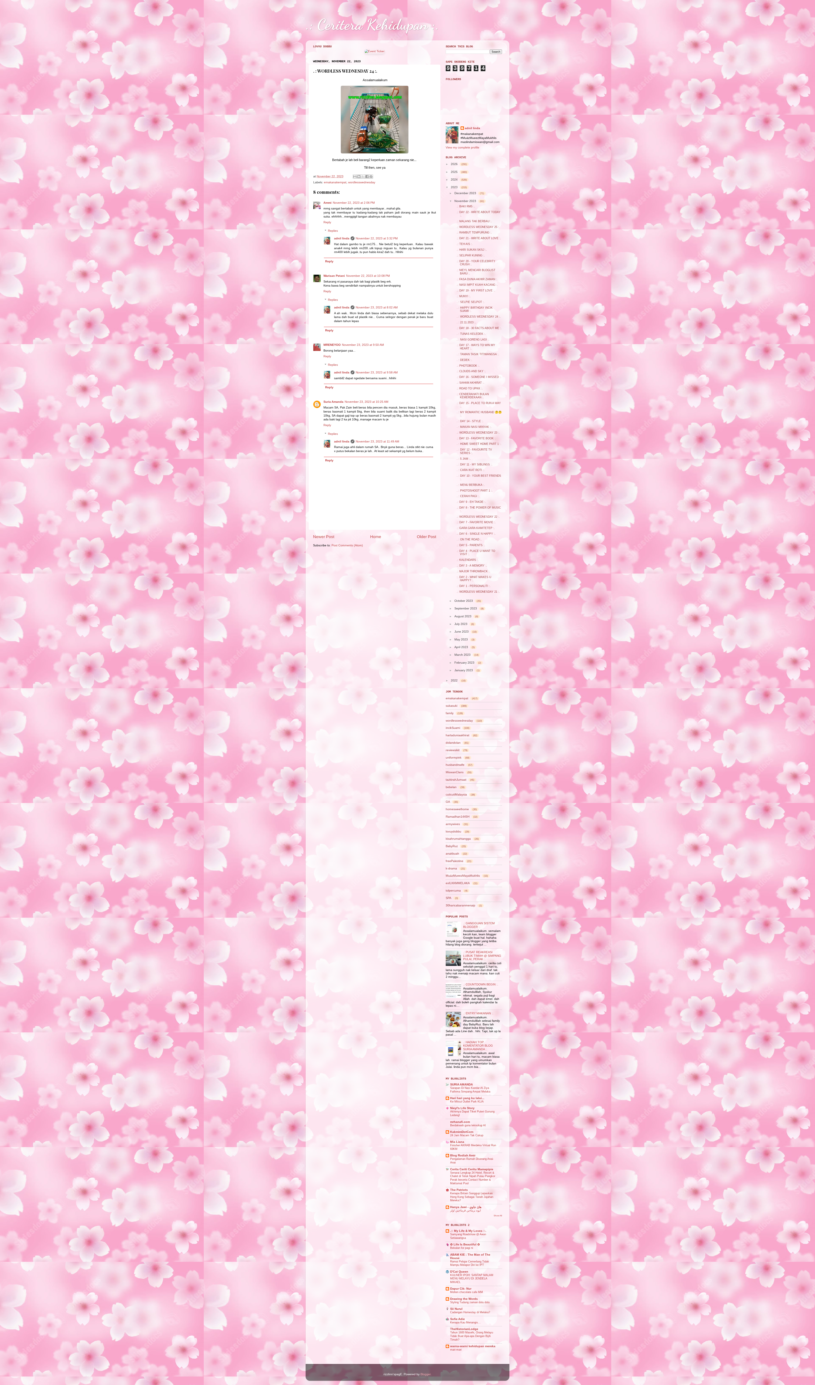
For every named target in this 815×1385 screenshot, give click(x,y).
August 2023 (463, 616)
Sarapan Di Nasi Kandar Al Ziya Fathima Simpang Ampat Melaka (470, 1089)
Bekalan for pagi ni (461, 1247)
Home (375, 536)
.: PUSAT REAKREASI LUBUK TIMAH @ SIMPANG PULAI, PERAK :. (482, 956)
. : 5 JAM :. (464, 458)
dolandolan (453, 742)
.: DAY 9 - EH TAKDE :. (471, 501)
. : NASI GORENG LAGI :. (473, 339)
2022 (454, 680)
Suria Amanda (333, 401)
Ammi (327, 202)
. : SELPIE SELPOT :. (471, 302)
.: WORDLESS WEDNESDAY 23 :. (478, 432)
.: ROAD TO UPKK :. (470, 388)
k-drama (451, 868)
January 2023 (464, 670)
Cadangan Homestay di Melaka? (470, 1312)
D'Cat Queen (459, 1271)
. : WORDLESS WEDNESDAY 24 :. (479, 316)
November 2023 (465, 201)
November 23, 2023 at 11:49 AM (377, 441)
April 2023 (461, 647)
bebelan (451, 787)
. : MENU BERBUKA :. (471, 484)
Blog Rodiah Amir (462, 1155)
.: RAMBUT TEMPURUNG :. (474, 232)
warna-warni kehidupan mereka (472, 1346)
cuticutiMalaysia (456, 794)
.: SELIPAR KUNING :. (471, 255)
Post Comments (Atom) (347, 545)
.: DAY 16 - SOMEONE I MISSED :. (479, 377)
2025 (454, 172)
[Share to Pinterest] (371, 176)
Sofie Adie (457, 1319)
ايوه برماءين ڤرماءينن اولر (465, 1210)
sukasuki (451, 705)
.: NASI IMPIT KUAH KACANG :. (477, 284)
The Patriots (459, 1189)
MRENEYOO (332, 344)
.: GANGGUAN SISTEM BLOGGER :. (479, 925)
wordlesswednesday (361, 182)
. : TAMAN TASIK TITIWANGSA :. (478, 354)
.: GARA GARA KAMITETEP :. (476, 528)
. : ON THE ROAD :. (469, 539)
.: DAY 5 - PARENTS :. (471, 545)
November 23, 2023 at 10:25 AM (366, 401)
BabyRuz (452, 846)
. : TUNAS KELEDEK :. (471, 333)
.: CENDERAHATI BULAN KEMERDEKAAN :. (473, 396)
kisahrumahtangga (458, 838)
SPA (448, 898)
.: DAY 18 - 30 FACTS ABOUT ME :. (479, 328)
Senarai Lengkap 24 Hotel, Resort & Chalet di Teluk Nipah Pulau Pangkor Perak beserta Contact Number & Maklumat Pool (472, 1178)
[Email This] (355, 176)
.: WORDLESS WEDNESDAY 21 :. (478, 591)
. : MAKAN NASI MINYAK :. (474, 426)
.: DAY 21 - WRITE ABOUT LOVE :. (479, 238)
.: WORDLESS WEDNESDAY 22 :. (478, 516)
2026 (454, 164)
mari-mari (456, 1349)
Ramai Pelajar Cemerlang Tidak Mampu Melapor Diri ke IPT (469, 1263)
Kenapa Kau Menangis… (465, 1322)
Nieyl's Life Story (462, 1108)
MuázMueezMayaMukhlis (463, 875)
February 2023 (464, 662)
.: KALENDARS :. (468, 559)
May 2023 (461, 639)
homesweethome (457, 809)
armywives (453, 824)
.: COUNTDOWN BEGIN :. (480, 984)
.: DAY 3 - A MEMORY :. (472, 565)
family (450, 713)
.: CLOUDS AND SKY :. (471, 371)
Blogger (425, 1374)
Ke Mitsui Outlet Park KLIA (467, 1101)
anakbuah (452, 853)
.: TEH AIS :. (465, 244)
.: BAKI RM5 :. (466, 206)
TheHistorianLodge (464, 1329)
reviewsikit (452, 750)
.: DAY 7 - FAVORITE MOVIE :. (476, 522)
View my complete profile (462, 147)
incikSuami (453, 727)
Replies (333, 230)
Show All (498, 1215)
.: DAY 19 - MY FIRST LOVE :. (476, 290)
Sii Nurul (456, 1308)
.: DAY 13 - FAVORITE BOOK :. (476, 438)
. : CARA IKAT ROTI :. (471, 470)
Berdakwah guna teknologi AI (468, 1125)
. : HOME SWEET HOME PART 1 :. (479, 443)
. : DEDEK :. (464, 360)
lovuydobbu (453, 831)
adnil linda (341, 238)
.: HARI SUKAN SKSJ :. (472, 249)
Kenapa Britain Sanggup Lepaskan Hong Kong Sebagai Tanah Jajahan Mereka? (471, 1197)
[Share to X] (363, 176)
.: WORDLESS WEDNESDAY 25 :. (478, 227)
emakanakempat (335, 182)
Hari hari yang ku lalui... (467, 1098)
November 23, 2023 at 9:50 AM (363, 344)
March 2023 (462, 654)
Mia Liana (457, 1141)
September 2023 (466, 608)
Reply (327, 222)
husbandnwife (455, 764)
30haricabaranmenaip (460, 905)
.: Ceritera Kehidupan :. (372, 24)
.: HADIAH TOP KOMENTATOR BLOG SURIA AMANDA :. (478, 1046)
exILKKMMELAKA (458, 883)
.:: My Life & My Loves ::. (468, 1230)
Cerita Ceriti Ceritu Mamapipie (471, 1169)
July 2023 (461, 624)
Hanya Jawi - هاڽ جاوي (465, 1207)
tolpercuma (453, 890)
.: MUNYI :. (464, 296)
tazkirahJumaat (456, 779)
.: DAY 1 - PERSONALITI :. (474, 586)
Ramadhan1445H (457, 816)
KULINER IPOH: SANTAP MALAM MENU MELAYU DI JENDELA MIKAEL (471, 1278)
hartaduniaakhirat (457, 735)
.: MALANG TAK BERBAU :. (474, 221)
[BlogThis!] (359, 176)
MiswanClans (455, 772)
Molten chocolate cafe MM (466, 1292)
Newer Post (323, 536)
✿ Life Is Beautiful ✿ (465, 1244)
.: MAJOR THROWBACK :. (473, 571)
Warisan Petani (334, 275)
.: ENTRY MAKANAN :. (478, 1013)
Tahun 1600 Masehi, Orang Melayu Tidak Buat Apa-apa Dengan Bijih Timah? (471, 1336)
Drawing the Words (464, 1298)
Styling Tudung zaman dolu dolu (470, 1302)
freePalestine (454, 861)
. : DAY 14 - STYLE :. (470, 421)
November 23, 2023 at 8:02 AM (377, 307)
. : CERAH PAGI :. (468, 496)
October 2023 (464, 600)
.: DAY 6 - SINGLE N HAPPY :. (476, 533)
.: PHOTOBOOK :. (468, 365)
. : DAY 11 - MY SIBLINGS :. (474, 464)
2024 (454, 179)
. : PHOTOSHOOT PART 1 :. (475, 490)
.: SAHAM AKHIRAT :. (470, 382)
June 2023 (461, 631)
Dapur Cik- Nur (460, 1288)
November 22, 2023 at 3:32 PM (377, 238)
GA (448, 801)
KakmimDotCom (461, 1131)
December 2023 (465, 193)
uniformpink (453, 757)
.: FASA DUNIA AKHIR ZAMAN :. (477, 279)
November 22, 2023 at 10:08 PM (368, 275)
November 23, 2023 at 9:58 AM (377, 372)
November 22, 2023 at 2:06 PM (354, 202)
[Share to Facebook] (367, 176)
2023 (454, 187)
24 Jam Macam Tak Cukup (466, 1135)
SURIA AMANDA (461, 1084)
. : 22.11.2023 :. (466, 322)
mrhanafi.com (460, 1122)
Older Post (426, 536)
